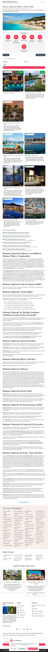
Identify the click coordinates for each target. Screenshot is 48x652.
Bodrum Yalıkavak (7, 152)
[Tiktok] (31, 629)
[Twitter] (23, 629)
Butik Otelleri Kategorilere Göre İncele (35, 593)
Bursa (5, 309)
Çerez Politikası (25, 644)
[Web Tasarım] (44, 650)
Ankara (5, 307)
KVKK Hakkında (39, 650)
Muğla (13, 152)
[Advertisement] (35, 108)
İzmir (5, 305)
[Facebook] (17, 629)
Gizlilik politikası (7, 641)
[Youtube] (27, 629)
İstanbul (5, 303)
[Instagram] (20, 629)
